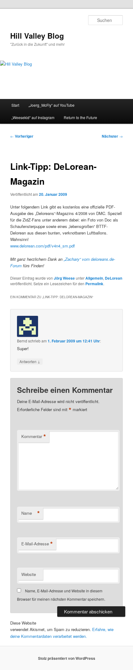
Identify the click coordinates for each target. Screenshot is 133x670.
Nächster (112, 136)
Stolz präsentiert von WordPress (66, 658)
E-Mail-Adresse (37, 544)
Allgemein (94, 278)
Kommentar (33, 436)
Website (28, 574)
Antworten (29, 361)
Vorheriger (21, 136)
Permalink (94, 283)
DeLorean (113, 278)
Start (15, 105)
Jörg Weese (64, 278)
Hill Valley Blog (37, 35)
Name (30, 513)
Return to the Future (80, 117)
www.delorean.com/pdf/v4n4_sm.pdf (42, 246)
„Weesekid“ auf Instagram (32, 117)
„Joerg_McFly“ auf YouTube (51, 105)
